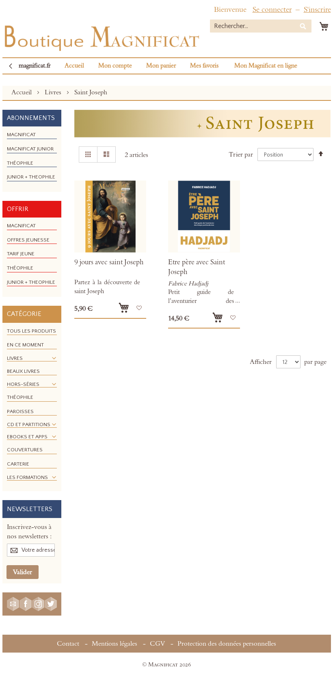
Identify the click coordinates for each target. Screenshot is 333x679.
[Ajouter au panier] (124, 308)
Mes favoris (204, 66)
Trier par (241, 154)
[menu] (32, 159)
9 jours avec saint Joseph (108, 262)
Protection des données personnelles (226, 644)
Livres (54, 92)
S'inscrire (317, 9)
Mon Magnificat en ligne (265, 66)
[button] (139, 308)
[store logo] (100, 36)
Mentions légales (114, 644)
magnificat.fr (34, 66)
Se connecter (272, 9)
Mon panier (161, 66)
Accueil (74, 66)
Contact (68, 644)
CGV (157, 644)
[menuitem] (21, 134)
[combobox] (260, 26)
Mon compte (115, 66)
